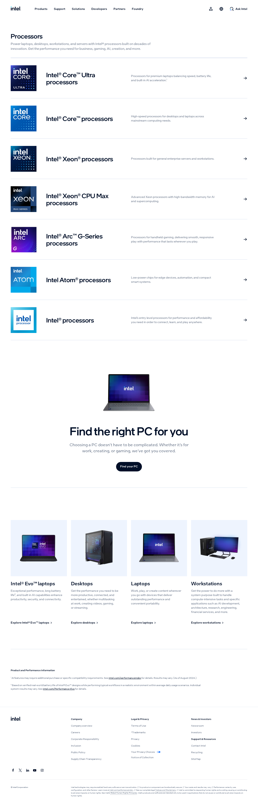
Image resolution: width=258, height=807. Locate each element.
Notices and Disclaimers (165, 790)
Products (41, 9)
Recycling (196, 752)
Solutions (78, 9)
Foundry (137, 9)
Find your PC (129, 466)
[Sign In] (210, 8)
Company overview (81, 725)
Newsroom (197, 725)
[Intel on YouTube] (34, 770)
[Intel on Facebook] (13, 770)
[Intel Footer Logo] (16, 719)
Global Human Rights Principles (123, 793)
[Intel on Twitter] (20, 770)
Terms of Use (138, 725)
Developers (99, 9)
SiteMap (196, 759)
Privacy (135, 739)
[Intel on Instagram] (42, 770)
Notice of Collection (142, 757)
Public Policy (78, 752)
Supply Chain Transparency (86, 759)
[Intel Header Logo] (15, 8)
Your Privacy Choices (143, 752)
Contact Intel (198, 745)
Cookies (135, 745)
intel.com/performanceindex (125, 678)
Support (59, 9)
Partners (119, 9)
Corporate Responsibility (85, 739)
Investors (196, 732)
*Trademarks (138, 732)
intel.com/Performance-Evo (59, 689)
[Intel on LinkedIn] (27, 770)
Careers (75, 732)
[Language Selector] (221, 8)
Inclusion (76, 745)
